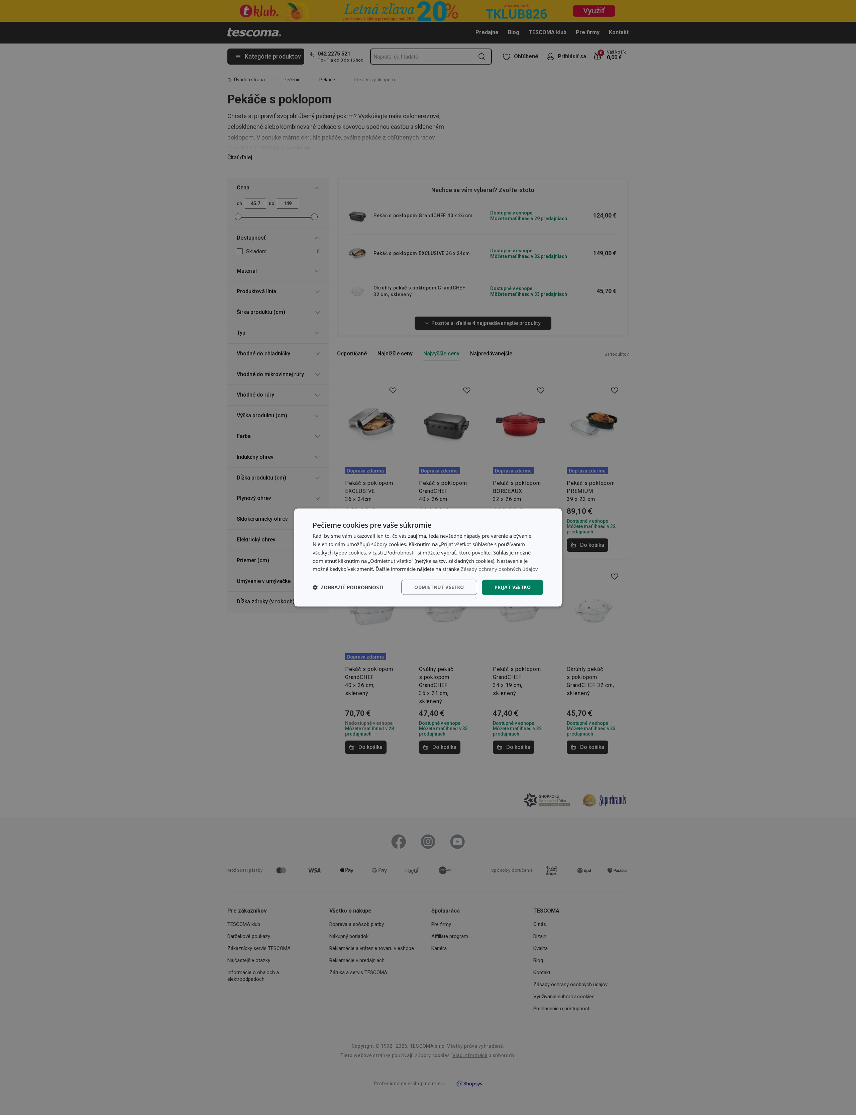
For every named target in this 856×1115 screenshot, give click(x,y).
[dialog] (428, 558)
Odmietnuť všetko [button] (439, 587)
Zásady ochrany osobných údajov (499, 569)
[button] (348, 587)
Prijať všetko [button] (513, 587)
